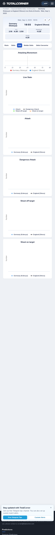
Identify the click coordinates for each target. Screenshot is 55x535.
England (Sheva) (42, 25)
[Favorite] (45, 19)
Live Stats (19, 45)
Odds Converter (42, 45)
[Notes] (49, 19)
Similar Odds (28, 45)
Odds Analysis (13, 45)
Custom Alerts (40, 517)
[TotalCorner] (15, 3)
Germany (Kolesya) (13, 25)
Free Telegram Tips (15, 517)
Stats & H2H (6, 45)
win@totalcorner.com (27, 524)
